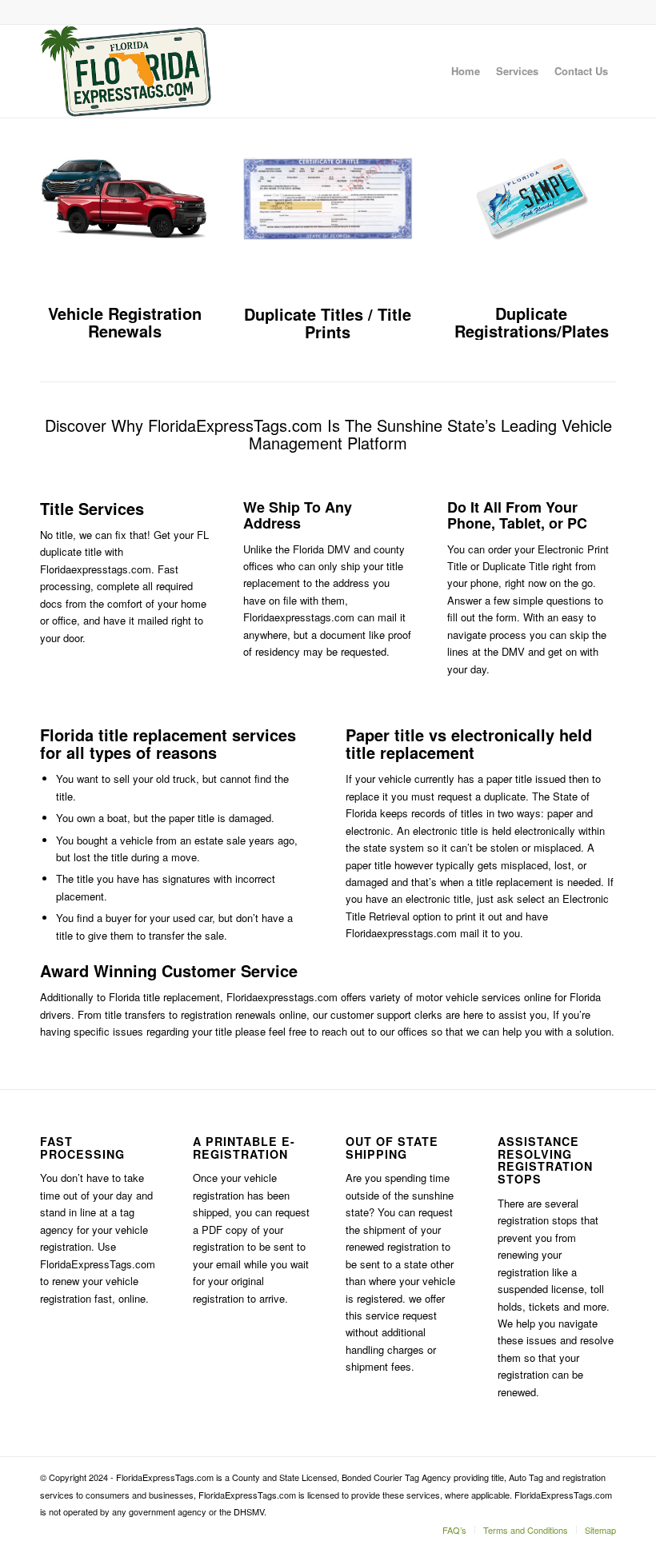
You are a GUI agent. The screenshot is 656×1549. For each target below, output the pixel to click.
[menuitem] (465, 71)
